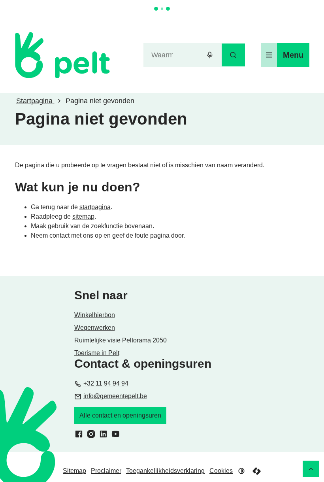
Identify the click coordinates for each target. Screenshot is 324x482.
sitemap (83, 216)
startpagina (95, 207)
